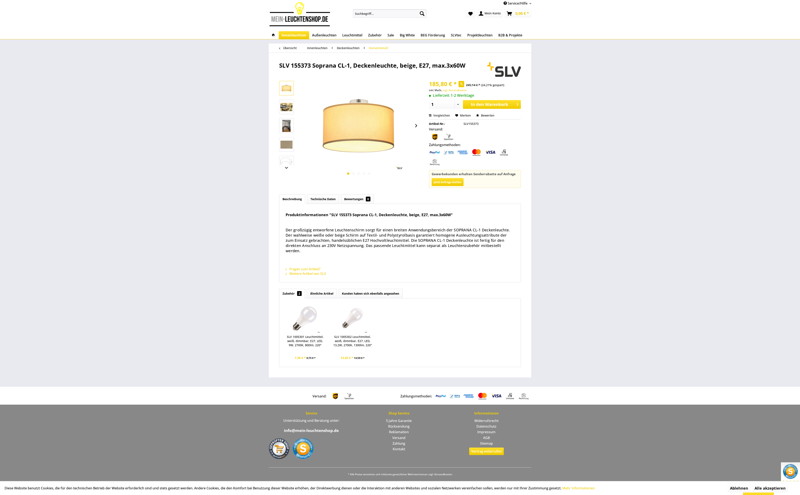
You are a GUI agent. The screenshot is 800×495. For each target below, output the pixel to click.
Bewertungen (356, 199)
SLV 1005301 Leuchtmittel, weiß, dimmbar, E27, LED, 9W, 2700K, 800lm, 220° (305, 341)
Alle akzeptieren (770, 488)
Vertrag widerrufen (486, 451)
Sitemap (486, 443)
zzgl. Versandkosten (455, 90)
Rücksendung (399, 426)
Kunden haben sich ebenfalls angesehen (370, 293)
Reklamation (399, 432)
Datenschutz (486, 426)
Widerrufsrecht (486, 420)
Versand (398, 437)
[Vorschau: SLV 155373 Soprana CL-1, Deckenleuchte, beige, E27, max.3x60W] (286, 88)
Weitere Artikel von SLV (307, 273)
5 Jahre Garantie (399, 420)
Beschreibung (292, 199)
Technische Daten (323, 199)
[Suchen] (422, 13)
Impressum (486, 432)
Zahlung (398, 443)
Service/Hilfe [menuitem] (517, 3)
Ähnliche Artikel (321, 293)
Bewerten (487, 115)
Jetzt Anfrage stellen (447, 182)
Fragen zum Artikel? (304, 269)
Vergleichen (441, 115)
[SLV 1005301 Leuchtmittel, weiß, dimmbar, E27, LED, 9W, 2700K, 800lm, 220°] (305, 318)
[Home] (273, 35)
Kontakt (399, 449)
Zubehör (291, 293)
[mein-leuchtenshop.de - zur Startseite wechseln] (301, 14)
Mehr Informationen (578, 488)
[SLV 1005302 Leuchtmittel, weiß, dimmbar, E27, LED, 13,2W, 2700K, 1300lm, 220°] (352, 318)
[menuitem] (389, 13)
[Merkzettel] (470, 13)
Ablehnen (739, 488)
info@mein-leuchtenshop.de (311, 430)
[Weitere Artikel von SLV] (504, 69)
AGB (486, 437)
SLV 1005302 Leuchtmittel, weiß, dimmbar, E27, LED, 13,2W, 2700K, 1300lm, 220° (352, 341)
